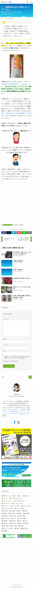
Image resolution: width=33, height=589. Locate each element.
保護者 (5, 513)
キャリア (5, 498)
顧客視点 (19, 11)
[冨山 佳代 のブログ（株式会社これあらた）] (6, 2)
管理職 (26, 523)
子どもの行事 (6, 518)
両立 (17, 508)
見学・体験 (14, 525)
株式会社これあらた (21, 407)
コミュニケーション (8, 500)
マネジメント (6, 505)
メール (5, 345)
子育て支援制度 (23, 518)
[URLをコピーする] (29, 232)
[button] (3, 232)
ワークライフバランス (8, 508)
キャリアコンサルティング (16, 498)
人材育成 (15, 11)
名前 (5, 339)
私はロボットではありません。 (11, 361)
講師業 (21, 525)
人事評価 (5, 510)
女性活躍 (5, 515)
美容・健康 (6, 525)
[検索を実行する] (30, 377)
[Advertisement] (16, 202)
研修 (20, 523)
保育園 (25, 510)
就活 (20, 520)
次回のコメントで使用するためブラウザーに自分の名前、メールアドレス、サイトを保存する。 (17, 357)
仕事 (19, 510)
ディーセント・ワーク (18, 503)
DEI (15, 495)
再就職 (20, 513)
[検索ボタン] (27, 2)
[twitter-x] (18, 422)
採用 (26, 520)
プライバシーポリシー (16, 584)
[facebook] (14, 422)
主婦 (23, 508)
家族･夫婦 (13, 520)
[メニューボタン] (31, 2)
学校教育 (5, 520)
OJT (20, 495)
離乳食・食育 (25, 528)
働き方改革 (12, 513)
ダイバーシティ (7, 503)
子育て (14, 518)
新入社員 (5, 523)
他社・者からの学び (7, 224)
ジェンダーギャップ (20, 500)
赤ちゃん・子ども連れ (8, 528)
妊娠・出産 (13, 515)
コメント (6, 319)
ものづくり (27, 495)
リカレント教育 (16, 505)
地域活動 (27, 513)
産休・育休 (13, 523)
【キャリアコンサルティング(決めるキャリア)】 (17, 413)
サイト (4, 351)
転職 (17, 528)
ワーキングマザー (27, 505)
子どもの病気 (22, 515)
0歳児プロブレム (7, 495)
